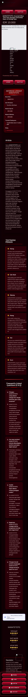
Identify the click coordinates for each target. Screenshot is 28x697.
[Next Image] (25, 37)
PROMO (15, 674)
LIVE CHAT (15, 692)
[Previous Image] (3, 37)
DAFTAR (20, 12)
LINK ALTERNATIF (15, 688)
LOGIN (8, 12)
